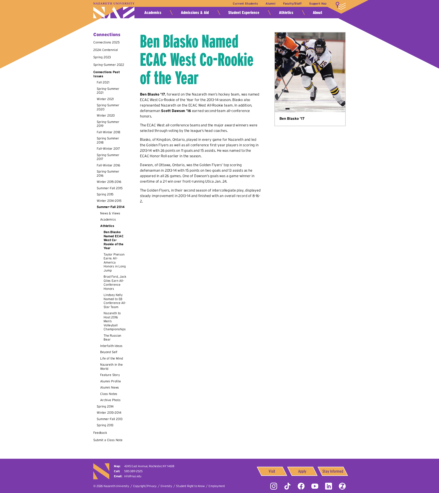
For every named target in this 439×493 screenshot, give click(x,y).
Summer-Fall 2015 (109, 188)
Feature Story (110, 375)
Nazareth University (113, 10)
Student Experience (243, 12)
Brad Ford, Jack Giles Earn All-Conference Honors (115, 282)
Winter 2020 (106, 115)
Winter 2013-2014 (109, 412)
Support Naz (318, 3)
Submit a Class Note (108, 440)
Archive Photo (110, 400)
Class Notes (108, 394)
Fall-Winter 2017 (108, 148)
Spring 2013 (105, 425)
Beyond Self (108, 352)
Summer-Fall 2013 (109, 419)
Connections (106, 34)
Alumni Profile (110, 381)
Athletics (286, 12)
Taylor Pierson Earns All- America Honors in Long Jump (115, 262)
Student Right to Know (190, 486)
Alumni (270, 3)
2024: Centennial (105, 50)
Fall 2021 (103, 82)
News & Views (110, 213)
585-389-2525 (133, 471)
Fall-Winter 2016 (108, 165)
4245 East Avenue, (149, 466)
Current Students (245, 3)
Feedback (100, 432)
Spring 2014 (105, 406)
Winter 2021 (105, 99)
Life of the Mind (111, 358)
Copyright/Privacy (144, 486)
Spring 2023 (102, 57)
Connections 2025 (106, 42)
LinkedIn (328, 486)
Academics (152, 12)
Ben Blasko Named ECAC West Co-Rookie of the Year (113, 240)
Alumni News (109, 387)
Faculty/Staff (292, 3)
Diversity (166, 486)
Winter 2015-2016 (109, 182)
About (317, 12)
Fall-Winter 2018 (108, 132)
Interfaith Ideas (111, 346)
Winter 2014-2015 (109, 201)
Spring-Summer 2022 (108, 65)
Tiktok (287, 486)
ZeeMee (342, 486)
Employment (217, 486)
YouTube (314, 486)
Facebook (301, 486)
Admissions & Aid (195, 12)
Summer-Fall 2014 (110, 207)
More (341, 6)
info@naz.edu (132, 476)
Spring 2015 (105, 194)
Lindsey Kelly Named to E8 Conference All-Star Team (115, 301)
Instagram (273, 486)
